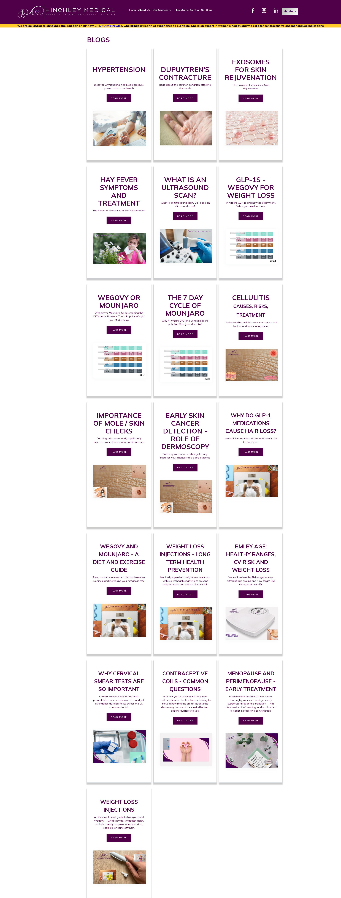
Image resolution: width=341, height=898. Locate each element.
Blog (209, 10)
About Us (144, 10)
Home (132, 10)
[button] (163, 10)
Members (289, 11)
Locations (182, 10)
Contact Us (197, 10)
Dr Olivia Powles (110, 25)
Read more (119, 98)
